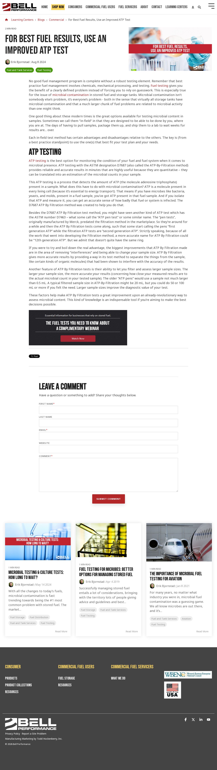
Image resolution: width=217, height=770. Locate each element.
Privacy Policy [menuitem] (12, 733)
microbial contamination (70, 95)
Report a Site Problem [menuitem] (34, 733)
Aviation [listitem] (186, 618)
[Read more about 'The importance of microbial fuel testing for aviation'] (179, 542)
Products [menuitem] (11, 678)
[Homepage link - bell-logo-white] (30, 728)
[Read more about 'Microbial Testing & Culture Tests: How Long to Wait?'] (38, 541)
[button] (186, 719)
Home (44, 7)
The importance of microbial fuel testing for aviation (176, 576)
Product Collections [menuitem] (18, 685)
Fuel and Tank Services (19, 70)
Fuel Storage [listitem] (17, 617)
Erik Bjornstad (20, 62)
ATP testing (37, 161)
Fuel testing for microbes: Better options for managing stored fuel (106, 572)
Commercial (56, 20)
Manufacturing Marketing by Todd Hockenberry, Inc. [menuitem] (33, 738)
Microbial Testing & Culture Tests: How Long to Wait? (36, 575)
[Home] (7, 20)
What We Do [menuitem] (118, 678)
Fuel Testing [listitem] (47, 623)
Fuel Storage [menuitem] (66, 678)
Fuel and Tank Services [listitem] (23, 623)
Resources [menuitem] (11, 692)
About (144, 7)
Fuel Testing (44, 70)
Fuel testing (159, 86)
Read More (61, 631)
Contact (157, 7)
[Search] (199, 7)
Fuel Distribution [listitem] (39, 617)
